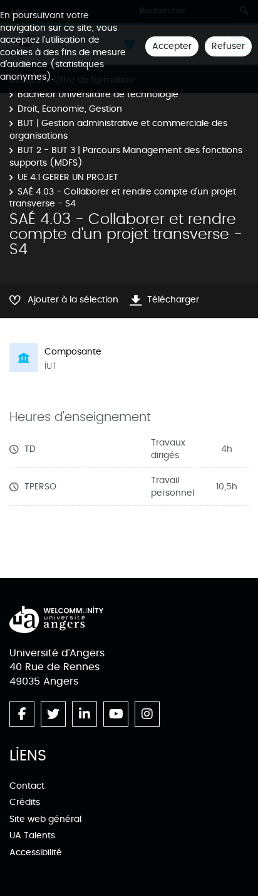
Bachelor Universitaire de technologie (98, 94)
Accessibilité (35, 852)
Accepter (172, 46)
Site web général (45, 819)
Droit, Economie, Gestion (70, 108)
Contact (26, 785)
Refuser (228, 46)
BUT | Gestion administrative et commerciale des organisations (118, 129)
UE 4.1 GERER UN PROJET (68, 177)
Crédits (24, 802)
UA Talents (32, 835)
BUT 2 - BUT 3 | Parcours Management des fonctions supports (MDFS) (125, 156)
